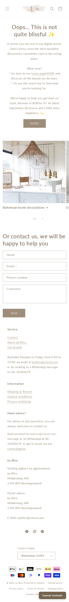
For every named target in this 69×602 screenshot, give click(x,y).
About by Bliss (16, 342)
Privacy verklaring (19, 401)
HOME (50, 73)
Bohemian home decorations (23, 207)
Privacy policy (16, 588)
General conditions (19, 396)
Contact (12, 337)
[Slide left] (26, 219)
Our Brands (14, 347)
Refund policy (55, 583)
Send (14, 313)
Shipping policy (55, 588)
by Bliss (19, 583)
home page (38, 73)
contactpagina (16, 448)
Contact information (36, 594)
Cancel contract (52, 595)
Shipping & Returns (19, 391)
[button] (7, 9)
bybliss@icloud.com (45, 362)
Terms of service (35, 588)
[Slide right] (43, 219)
